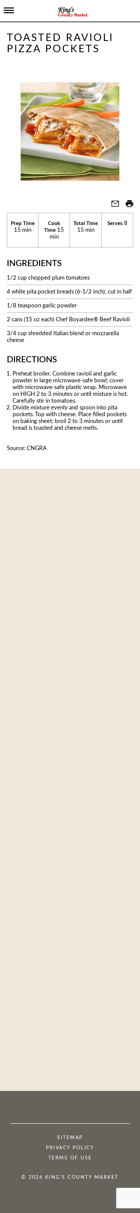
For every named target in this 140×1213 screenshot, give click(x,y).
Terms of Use (70, 1158)
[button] (112, 206)
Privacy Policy (70, 1148)
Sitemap (70, 1137)
